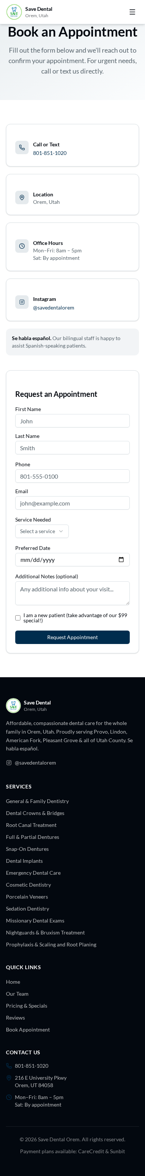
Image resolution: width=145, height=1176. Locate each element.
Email (21, 491)
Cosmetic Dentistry (28, 884)
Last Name (27, 436)
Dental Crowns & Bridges (35, 813)
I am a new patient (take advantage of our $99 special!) (75, 618)
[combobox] (42, 531)
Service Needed (33, 519)
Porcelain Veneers (27, 896)
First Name (28, 409)
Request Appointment (72, 637)
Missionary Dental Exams (35, 920)
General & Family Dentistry (37, 801)
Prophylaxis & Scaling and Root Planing (51, 944)
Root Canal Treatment (31, 825)
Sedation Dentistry (27, 908)
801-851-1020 (50, 153)
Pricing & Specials (26, 1005)
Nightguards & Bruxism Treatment (45, 932)
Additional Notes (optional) (46, 576)
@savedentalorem (53, 307)
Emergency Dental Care (33, 872)
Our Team (17, 993)
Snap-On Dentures (27, 849)
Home (13, 982)
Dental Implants (24, 861)
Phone (22, 464)
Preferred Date (32, 548)
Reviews (15, 1017)
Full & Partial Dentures (32, 837)
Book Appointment (28, 1029)
